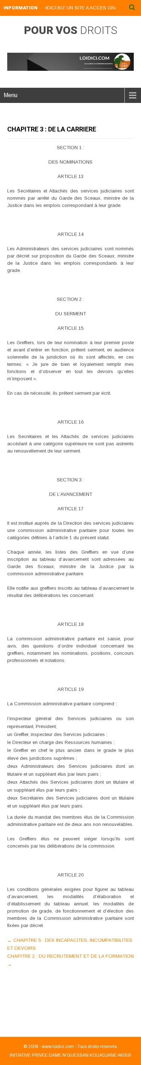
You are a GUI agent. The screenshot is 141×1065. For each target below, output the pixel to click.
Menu (10, 95)
